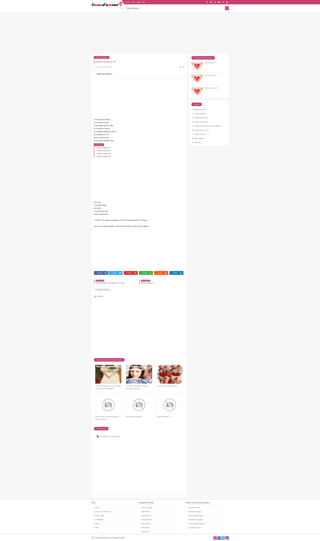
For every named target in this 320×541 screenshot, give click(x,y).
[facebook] (207, 2)
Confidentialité (98, 519)
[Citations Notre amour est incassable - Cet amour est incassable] (108, 374)
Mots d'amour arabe (194, 507)
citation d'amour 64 (103, 156)
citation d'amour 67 (103, 148)
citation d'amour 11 (210, 75)
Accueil (127, 2)
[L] (170, 374)
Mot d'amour (145, 531)
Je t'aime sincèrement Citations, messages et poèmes (137, 387)
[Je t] (139, 374)
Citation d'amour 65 (104, 153)
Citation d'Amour (102, 57)
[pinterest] (223, 2)
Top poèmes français (194, 527)
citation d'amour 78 (163, 417)
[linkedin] (227, 2)
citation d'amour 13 (210, 63)
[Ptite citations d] (139, 404)
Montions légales (99, 515)
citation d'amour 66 (103, 151)
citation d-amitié (199, 109)
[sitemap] (215, 538)
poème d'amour (199, 138)
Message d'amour (147, 519)
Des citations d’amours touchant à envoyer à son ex (107, 418)
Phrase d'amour (146, 523)
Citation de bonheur (201, 118)
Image (138, 2)
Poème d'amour (146, 515)
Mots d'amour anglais (194, 511)
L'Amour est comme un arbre (167, 386)
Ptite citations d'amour (134, 417)
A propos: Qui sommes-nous (103, 511)
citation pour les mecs (201, 130)
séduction (197, 142)
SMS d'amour (146, 527)
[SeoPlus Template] (93, 537)
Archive (96, 523)
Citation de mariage (201, 122)
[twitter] (211, 2)
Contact (96, 527)
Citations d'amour (132, 8)
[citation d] (170, 404)
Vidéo (133, 2)
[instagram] (215, 2)
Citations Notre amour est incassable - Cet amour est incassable (108, 387)
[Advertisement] (160, 34)
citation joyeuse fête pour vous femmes (207, 126)
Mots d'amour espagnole (195, 519)
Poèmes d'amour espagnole (196, 523)
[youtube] (219, 2)
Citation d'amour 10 (210, 88)
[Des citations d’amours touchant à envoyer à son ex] (108, 404)
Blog (143, 2)
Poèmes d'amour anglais (195, 515)
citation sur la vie (200, 134)
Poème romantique (147, 507)
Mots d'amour (146, 511)
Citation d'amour (119, 538)
